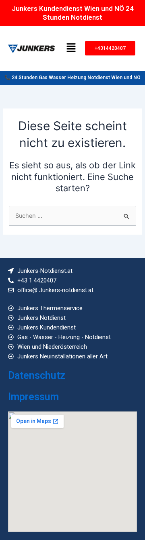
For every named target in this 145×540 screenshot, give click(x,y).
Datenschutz (36, 375)
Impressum (33, 397)
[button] (71, 48)
